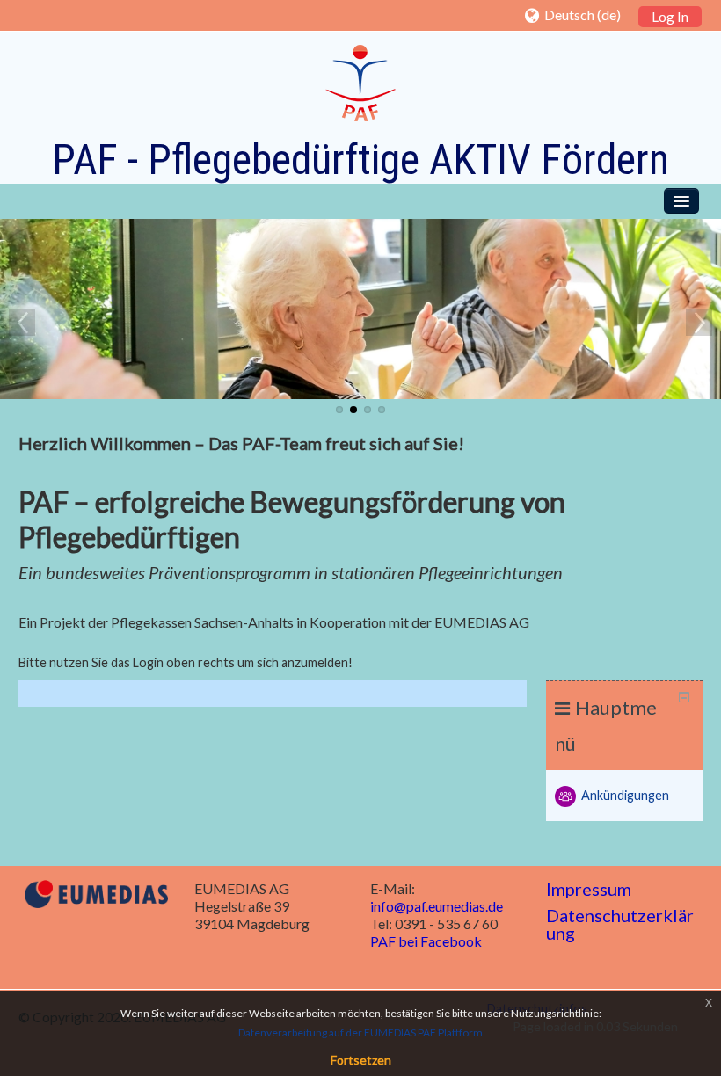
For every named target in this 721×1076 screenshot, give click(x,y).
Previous (22, 322)
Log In (670, 17)
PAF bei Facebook (426, 941)
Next (699, 322)
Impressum (588, 888)
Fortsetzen (361, 1059)
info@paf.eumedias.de (436, 906)
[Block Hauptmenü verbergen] (684, 697)
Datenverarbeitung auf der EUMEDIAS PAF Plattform (360, 1032)
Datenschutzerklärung (620, 924)
